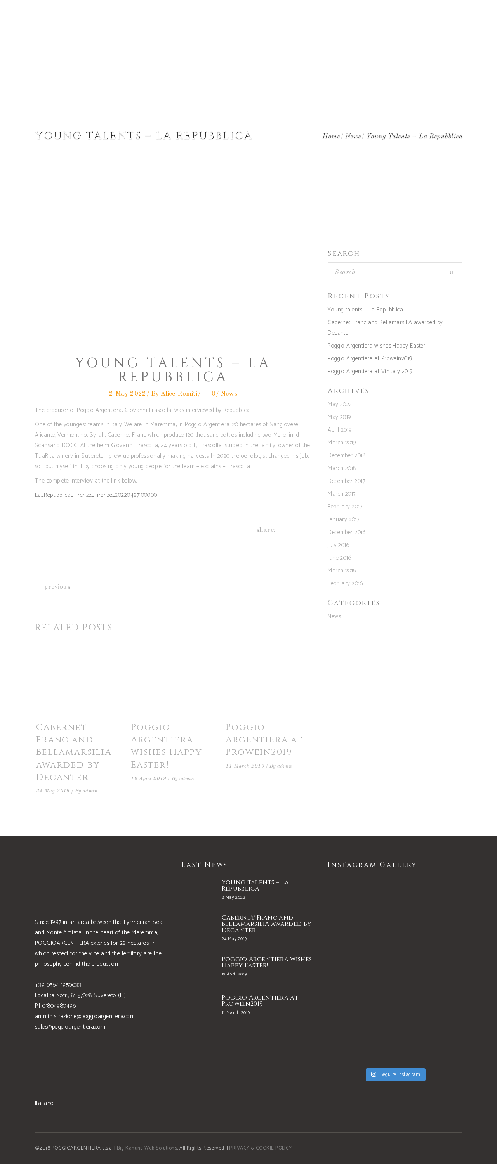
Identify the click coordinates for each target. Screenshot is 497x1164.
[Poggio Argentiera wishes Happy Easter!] (173, 682)
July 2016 (338, 545)
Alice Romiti (179, 394)
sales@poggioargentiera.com (70, 1027)
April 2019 (340, 430)
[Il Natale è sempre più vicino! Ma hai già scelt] (360, 908)
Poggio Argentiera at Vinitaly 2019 (370, 371)
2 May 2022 (127, 394)
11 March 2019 (245, 766)
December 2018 (346, 455)
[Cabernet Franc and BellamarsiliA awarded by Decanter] (78, 682)
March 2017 (342, 494)
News (353, 136)
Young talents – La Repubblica (365, 310)
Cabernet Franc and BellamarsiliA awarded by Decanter (74, 752)
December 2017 (346, 481)
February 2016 (345, 583)
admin (90, 791)
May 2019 (339, 417)
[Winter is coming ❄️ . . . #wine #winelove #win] (429, 908)
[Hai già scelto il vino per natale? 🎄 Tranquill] (360, 970)
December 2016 (347, 532)
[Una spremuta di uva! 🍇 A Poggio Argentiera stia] (360, 1032)
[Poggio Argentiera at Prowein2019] (268, 682)
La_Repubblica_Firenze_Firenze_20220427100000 (96, 495)
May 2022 (340, 404)
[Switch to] (435, 19)
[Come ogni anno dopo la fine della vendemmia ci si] (429, 1032)
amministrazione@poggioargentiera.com (85, 1016)
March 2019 (342, 443)
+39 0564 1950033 (58, 985)
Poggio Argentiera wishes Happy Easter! (166, 746)
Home (330, 136)
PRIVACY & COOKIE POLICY (260, 1148)
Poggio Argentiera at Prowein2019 (264, 739)
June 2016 (339, 558)
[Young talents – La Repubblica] (197, 891)
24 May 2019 (53, 791)
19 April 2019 (149, 778)
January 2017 (343, 519)
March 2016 (342, 571)
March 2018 (342, 468)
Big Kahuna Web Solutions (147, 1148)
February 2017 (345, 507)
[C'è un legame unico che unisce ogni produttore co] (429, 970)
